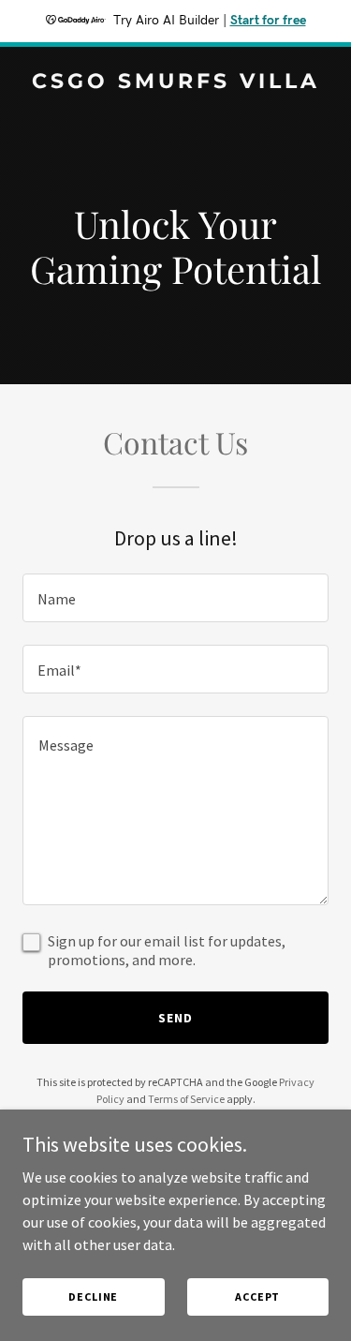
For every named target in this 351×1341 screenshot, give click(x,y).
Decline (93, 1296)
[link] (175, 82)
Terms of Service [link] (186, 1099)
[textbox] (175, 598)
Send (175, 1017)
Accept (257, 1296)
